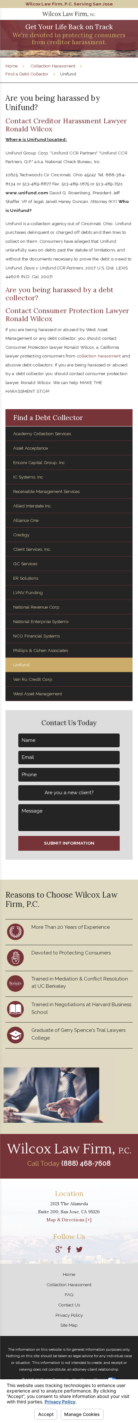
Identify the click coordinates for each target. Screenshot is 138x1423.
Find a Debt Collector (26, 73)
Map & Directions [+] (69, 1220)
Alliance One (26, 520)
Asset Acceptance (30, 448)
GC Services (25, 563)
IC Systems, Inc (28, 476)
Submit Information (69, 843)
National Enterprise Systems (40, 621)
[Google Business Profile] (59, 1250)
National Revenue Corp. (36, 607)
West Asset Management (37, 693)
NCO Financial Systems (36, 635)
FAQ (69, 1294)
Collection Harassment (52, 65)
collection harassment (99, 355)
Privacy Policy (69, 1315)
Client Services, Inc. (32, 549)
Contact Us (69, 1304)
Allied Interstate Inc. (32, 505)
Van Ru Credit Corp (32, 679)
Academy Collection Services (42, 433)
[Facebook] (69, 1250)
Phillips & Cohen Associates (40, 650)
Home (11, 65)
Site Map (69, 1325)
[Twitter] (79, 1250)
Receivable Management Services (46, 491)
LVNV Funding (28, 592)
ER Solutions (25, 578)
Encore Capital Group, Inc (39, 462)
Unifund (21, 664)
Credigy (21, 534)
